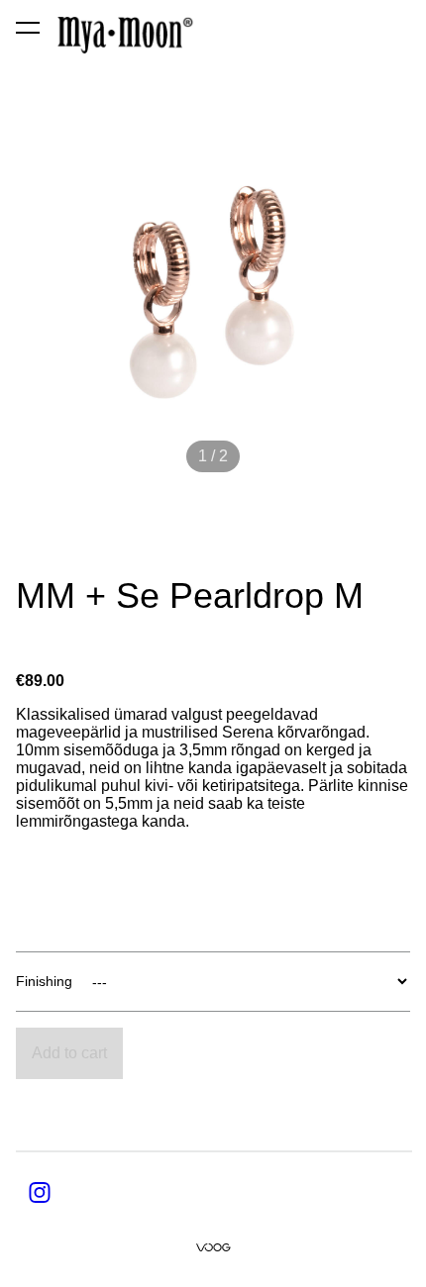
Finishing (44, 981)
